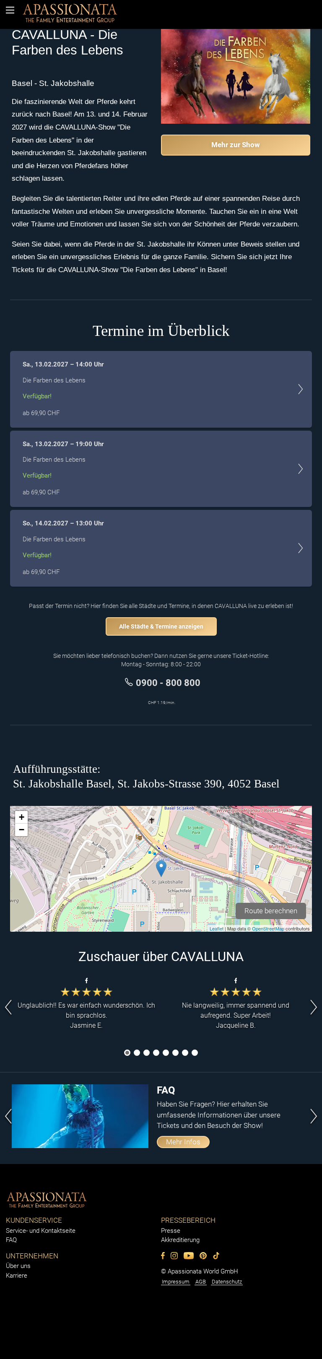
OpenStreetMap (268, 928)
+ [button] (21, 817)
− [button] (21, 829)
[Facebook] (163, 1255)
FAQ (11, 1240)
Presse (170, 1230)
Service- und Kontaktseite (40, 1230)
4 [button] (156, 1053)
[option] (86, 1007)
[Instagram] (174, 1255)
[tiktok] (13, 17)
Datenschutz (227, 1281)
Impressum (176, 1281)
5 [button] (166, 1053)
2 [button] (137, 1053)
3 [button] (147, 1053)
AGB (200, 1281)
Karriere (16, 1275)
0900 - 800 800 (168, 682)
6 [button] (176, 1053)
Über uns (18, 1266)
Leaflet (216, 928)
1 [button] (127, 1053)
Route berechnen (270, 911)
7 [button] (185, 1053)
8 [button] (195, 1053)
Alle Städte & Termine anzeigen (161, 626)
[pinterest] (203, 1255)
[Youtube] (189, 1255)
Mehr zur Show (235, 144)
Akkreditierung (180, 1240)
